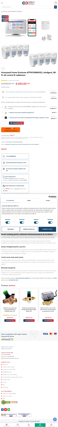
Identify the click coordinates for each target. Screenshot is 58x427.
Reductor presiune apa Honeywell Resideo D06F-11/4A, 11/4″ (29, 309)
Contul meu (5, 387)
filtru (55, 278)
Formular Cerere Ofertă (8, 367)
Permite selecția (29, 229)
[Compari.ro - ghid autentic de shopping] (9, 402)
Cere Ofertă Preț (10, 176)
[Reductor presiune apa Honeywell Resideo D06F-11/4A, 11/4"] (29, 297)
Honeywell (7, 144)
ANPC (3, 398)
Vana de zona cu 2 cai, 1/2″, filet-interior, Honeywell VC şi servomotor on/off (48, 309)
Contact (4, 382)
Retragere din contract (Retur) (9, 374)
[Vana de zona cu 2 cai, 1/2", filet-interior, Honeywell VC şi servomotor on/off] (48, 297)
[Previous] (1, 305)
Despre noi (5, 364)
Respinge (11, 229)
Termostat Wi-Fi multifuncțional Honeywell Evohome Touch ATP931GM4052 (26, 92)
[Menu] (2, 3)
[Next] (57, 305)
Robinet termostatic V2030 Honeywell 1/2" (22, 112)
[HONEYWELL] (3, 149)
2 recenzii (14, 315)
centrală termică (13, 280)
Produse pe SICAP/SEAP (8, 369)
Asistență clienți (6, 379)
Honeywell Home (14, 144)
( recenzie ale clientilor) (13, 80)
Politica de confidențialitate (9, 393)
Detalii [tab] (29, 200)
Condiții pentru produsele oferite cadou (12, 377)
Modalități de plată (6, 372)
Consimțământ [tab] (10, 200)
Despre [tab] (48, 200)
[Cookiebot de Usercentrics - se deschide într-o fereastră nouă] (49, 196)
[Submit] (55, 7)
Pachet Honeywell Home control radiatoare (29, 144)
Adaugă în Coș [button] (10, 320)
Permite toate (47, 229)
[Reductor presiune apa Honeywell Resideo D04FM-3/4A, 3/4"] (10, 297)
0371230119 (8, 348)
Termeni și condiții (6, 396)
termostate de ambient (22, 278)
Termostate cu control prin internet (14, 142)
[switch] (22, 222)
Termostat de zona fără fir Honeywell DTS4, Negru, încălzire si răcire (29, 117)
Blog (3, 384)
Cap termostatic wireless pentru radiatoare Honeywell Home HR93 (24, 97)
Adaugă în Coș (17, 123)
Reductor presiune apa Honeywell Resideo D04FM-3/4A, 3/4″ (10, 309)
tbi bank (5, 190)
